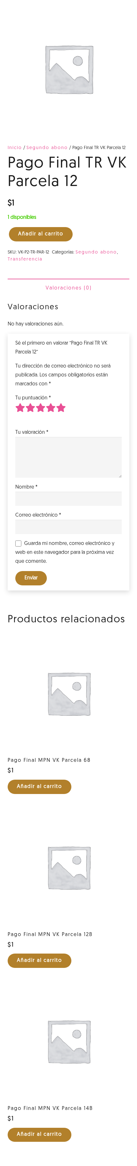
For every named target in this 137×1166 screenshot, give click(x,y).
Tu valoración (31, 432)
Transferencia (25, 259)
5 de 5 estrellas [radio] (61, 413)
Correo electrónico (38, 515)
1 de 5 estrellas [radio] (20, 413)
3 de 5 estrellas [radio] (41, 413)
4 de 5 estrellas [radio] (51, 413)
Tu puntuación (33, 398)
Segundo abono (47, 148)
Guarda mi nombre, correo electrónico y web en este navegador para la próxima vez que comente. (64, 552)
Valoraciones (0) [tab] (69, 288)
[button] (39, 787)
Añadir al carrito (40, 234)
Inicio (15, 148)
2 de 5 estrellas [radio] (30, 413)
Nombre (26, 487)
